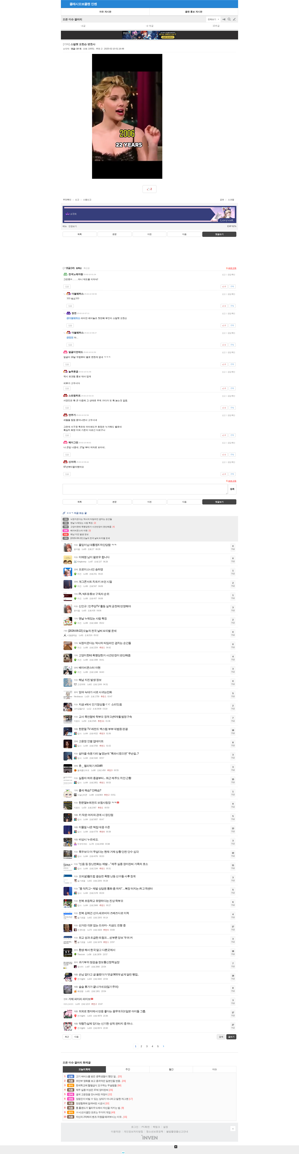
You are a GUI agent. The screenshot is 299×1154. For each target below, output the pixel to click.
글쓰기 (234, 19)
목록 (80, 234)
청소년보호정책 (154, 1131)
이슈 (214, 1069)
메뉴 (65, 226)
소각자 (66, 49)
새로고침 (232, 268)
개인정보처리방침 (133, 1131)
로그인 (134, 1126)
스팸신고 (87, 199)
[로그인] (228, 3)
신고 (77, 199)
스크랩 (231, 199)
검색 (221, 1037)
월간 (171, 1069)
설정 (165, 1126)
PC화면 (146, 1126)
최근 (67, 1037)
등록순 (79, 268)
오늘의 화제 (84, 1069)
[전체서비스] (234, 3)
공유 (222, 199)
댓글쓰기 (219, 234)
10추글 (216, 26)
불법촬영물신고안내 (177, 1131)
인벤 (94, 4)
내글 (83, 26)
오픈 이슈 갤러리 (72, 19)
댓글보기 (219, 502)
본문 (114, 234)
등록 (232, 489)
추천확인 (67, 199)
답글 (67, 286)
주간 (127, 1069)
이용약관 (116, 1131)
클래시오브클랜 (80, 4)
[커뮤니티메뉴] (64, 4)
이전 (149, 234)
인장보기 (73, 226)
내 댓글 (149, 26)
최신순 (87, 268)
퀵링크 (156, 1126)
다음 (184, 234)
